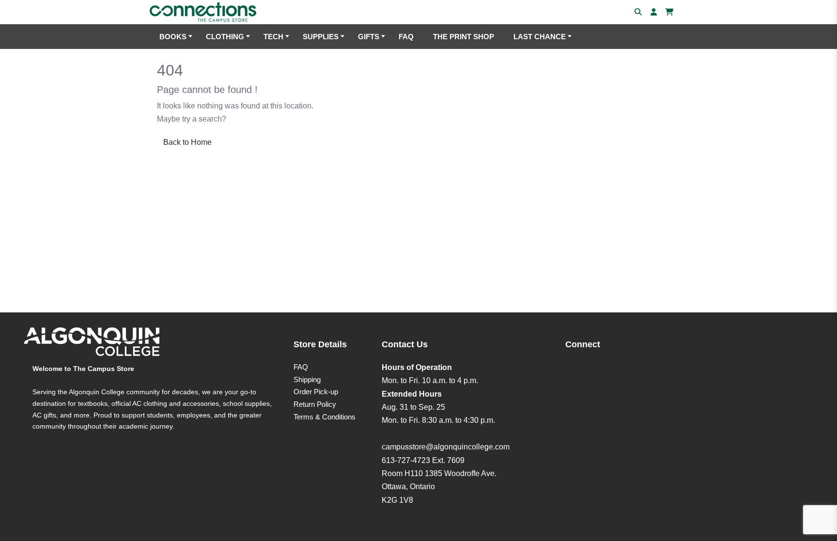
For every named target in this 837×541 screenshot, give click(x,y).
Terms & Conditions (325, 417)
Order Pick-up (316, 391)
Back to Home (187, 142)
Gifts (368, 36)
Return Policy (315, 404)
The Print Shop (463, 36)
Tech (273, 36)
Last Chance (539, 36)
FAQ (406, 36)
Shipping (307, 379)
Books (172, 36)
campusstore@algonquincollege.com (446, 447)
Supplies (321, 36)
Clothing (225, 36)
